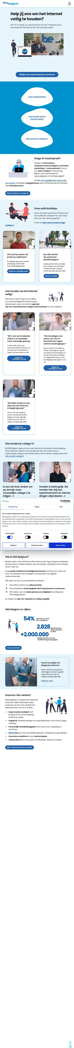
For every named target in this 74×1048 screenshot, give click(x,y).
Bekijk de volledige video (18, 271)
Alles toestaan (60, 545)
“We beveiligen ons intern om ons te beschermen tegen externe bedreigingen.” (55, 340)
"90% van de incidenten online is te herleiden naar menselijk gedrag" (18, 338)
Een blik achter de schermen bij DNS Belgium (51, 257)
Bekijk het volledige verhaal (19, 358)
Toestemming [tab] (12, 507)
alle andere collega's (14, 456)
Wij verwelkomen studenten (18, 193)
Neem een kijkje (51, 276)
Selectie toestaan (37, 545)
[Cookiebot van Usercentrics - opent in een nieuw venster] (63, 501)
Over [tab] (61, 507)
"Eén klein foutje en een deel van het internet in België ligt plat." (18, 405)
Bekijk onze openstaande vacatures (37, 74)
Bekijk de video (47, 681)
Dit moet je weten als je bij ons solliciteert (17, 255)
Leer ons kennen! (13, 648)
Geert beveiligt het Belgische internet (50, 664)
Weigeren (13, 545)
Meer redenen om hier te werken (19, 747)
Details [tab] (37, 507)
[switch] (28, 537)
